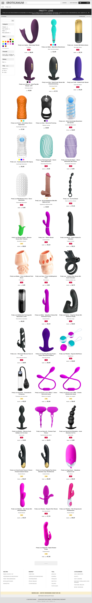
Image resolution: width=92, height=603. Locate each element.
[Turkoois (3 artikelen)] (3, 44)
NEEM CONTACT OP (8, 574)
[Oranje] (21, 121)
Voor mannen (5, 28)
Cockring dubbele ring (70, 280)
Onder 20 (4, 68)
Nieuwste (88, 16)
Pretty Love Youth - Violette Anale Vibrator (78, 82)
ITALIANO (54, 583)
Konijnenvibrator (46, 239)
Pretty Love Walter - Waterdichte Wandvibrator (53, 47)
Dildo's (3, 30)
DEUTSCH (54, 581)
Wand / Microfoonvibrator (53, 49)
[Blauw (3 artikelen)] (5, 44)
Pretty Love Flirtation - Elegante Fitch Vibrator (46, 509)
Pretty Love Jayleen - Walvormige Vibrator (28, 45)
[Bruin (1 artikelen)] (10, 41)
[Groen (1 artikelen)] (13, 41)
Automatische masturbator (21, 318)
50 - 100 (4, 72)
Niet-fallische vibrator (21, 241)
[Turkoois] (23, 121)
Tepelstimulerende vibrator (46, 435)
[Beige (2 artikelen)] (8, 39)
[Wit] (19, 121)
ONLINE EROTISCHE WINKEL (44, 599)
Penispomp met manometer (21, 396)
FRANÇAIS (54, 578)
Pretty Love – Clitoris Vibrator (46, 237)
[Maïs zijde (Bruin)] (45, 198)
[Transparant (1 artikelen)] (5, 39)
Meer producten (5, 32)
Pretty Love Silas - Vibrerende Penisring (46, 123)
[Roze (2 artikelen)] (8, 44)
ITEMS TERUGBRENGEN (9, 578)
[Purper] (29, 82)
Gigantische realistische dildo (46, 204)
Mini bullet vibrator (78, 47)
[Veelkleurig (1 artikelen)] (5, 46)
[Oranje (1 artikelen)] (5, 41)
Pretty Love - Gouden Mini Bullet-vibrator (77, 45)
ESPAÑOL (54, 576)
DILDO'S (76, 576)
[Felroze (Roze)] (23, 159)
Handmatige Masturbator (21, 126)
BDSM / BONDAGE (78, 587)
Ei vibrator (29, 47)
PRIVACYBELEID (33, 581)
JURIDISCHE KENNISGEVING (36, 576)
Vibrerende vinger (70, 318)
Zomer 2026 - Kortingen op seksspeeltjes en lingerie (8, 55)
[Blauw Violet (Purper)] (47, 121)
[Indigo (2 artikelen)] (3, 46)
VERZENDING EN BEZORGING (10, 576)
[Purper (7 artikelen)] (13, 44)
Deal (3, 62)
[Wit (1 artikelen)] (3, 39)
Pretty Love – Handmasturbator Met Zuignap (21, 161)
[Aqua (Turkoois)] (53, 44)
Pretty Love (8, 7)
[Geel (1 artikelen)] (13, 39)
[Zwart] (27, 82)
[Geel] (19, 159)
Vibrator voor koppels (46, 396)
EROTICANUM (15, 3)
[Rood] (51, 44)
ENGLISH (54, 574)
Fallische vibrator (70, 241)
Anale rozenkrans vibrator (70, 200)
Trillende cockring (46, 125)
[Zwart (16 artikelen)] (10, 39)
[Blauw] (21, 159)
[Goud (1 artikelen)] (3, 41)
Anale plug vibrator (29, 88)
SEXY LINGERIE (78, 578)
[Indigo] (55, 44)
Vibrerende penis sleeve (21, 357)
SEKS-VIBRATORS (78, 574)
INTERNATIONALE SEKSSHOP (58, 599)
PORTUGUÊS (55, 585)
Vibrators (4, 27)
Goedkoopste (82, 16)
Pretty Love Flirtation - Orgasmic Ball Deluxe (70, 353)
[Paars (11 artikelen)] (10, 44)
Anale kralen (21, 435)
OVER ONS (31, 574)
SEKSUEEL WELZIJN (79, 584)
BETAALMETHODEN (8, 581)
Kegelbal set (70, 356)
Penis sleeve (21, 280)
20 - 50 (3, 70)
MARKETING (6, 583)
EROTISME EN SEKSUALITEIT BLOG (46, 595)
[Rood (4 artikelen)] (8, 41)
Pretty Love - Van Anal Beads (70, 198)
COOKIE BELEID (33, 583)
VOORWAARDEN (33, 578)
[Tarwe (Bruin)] (47, 198)
